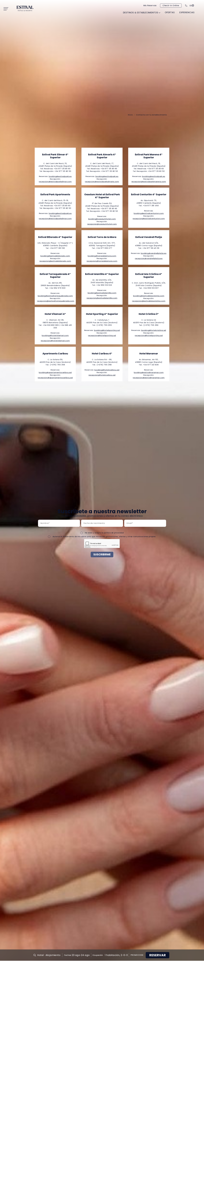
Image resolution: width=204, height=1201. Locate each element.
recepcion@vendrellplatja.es (149, 258)
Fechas (67, 955)
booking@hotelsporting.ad (107, 330)
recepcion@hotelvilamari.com (55, 340)
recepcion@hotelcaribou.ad (102, 375)
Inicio (130, 115)
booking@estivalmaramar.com (149, 372)
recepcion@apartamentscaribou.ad (55, 377)
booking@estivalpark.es (60, 176)
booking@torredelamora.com (102, 256)
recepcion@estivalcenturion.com (149, 218)
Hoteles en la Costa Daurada (62, 25)
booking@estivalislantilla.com (102, 293)
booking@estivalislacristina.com (148, 296)
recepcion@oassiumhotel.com (102, 224)
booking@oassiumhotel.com (102, 219)
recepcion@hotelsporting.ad (102, 335)
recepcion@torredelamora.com (102, 261)
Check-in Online (171, 5)
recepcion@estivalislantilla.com (102, 298)
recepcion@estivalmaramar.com (149, 377)
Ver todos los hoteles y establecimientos (135, 17)
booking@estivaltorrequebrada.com (55, 296)
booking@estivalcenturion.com (149, 213)
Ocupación (97, 955)
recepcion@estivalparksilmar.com (55, 181)
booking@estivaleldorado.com (55, 256)
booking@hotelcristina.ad (153, 330)
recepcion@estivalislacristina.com (148, 301)
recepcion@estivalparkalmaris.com (102, 181)
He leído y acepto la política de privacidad (104, 533)
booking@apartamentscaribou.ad (55, 372)
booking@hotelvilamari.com (55, 335)
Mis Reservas (150, 5)
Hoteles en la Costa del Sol (104, 25)
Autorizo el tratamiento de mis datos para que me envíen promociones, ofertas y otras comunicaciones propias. (104, 536)
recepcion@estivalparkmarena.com (149, 181)
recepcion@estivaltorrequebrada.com (55, 301)
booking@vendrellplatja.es (153, 253)
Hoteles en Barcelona (141, 23)
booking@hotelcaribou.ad (106, 370)
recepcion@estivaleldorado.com (55, 261)
